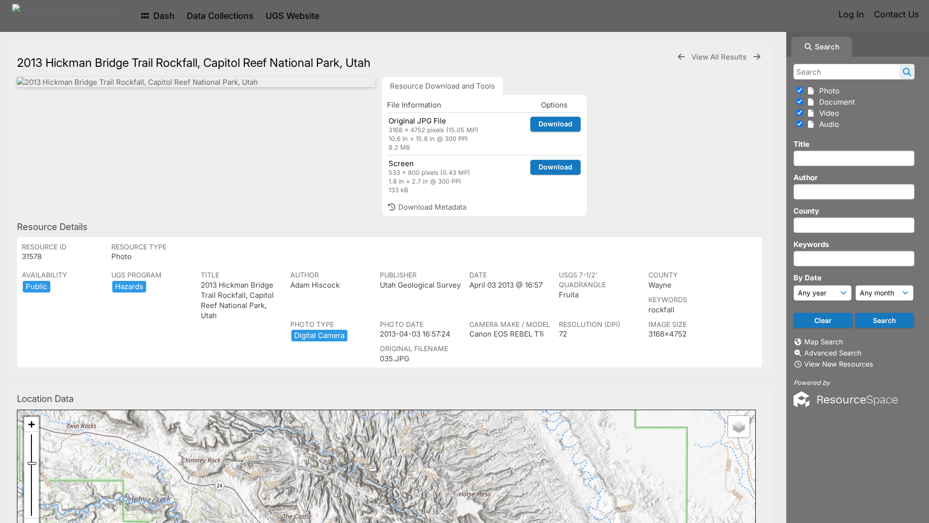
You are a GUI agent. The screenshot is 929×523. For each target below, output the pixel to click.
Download (555, 124)
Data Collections (220, 16)
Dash (163, 16)
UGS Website (292, 16)
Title (801, 144)
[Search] (906, 71)
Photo (827, 90)
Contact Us (896, 14)
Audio (827, 124)
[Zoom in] (31, 424)
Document (835, 102)
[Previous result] (681, 57)
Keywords (811, 244)
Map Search (823, 342)
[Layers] (738, 426)
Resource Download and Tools (442, 86)
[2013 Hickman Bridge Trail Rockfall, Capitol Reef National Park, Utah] (196, 82)
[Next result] (756, 57)
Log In (851, 14)
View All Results (720, 57)
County (806, 210)
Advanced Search (832, 353)
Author (806, 177)
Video (827, 113)
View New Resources (838, 364)
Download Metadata (431, 207)
